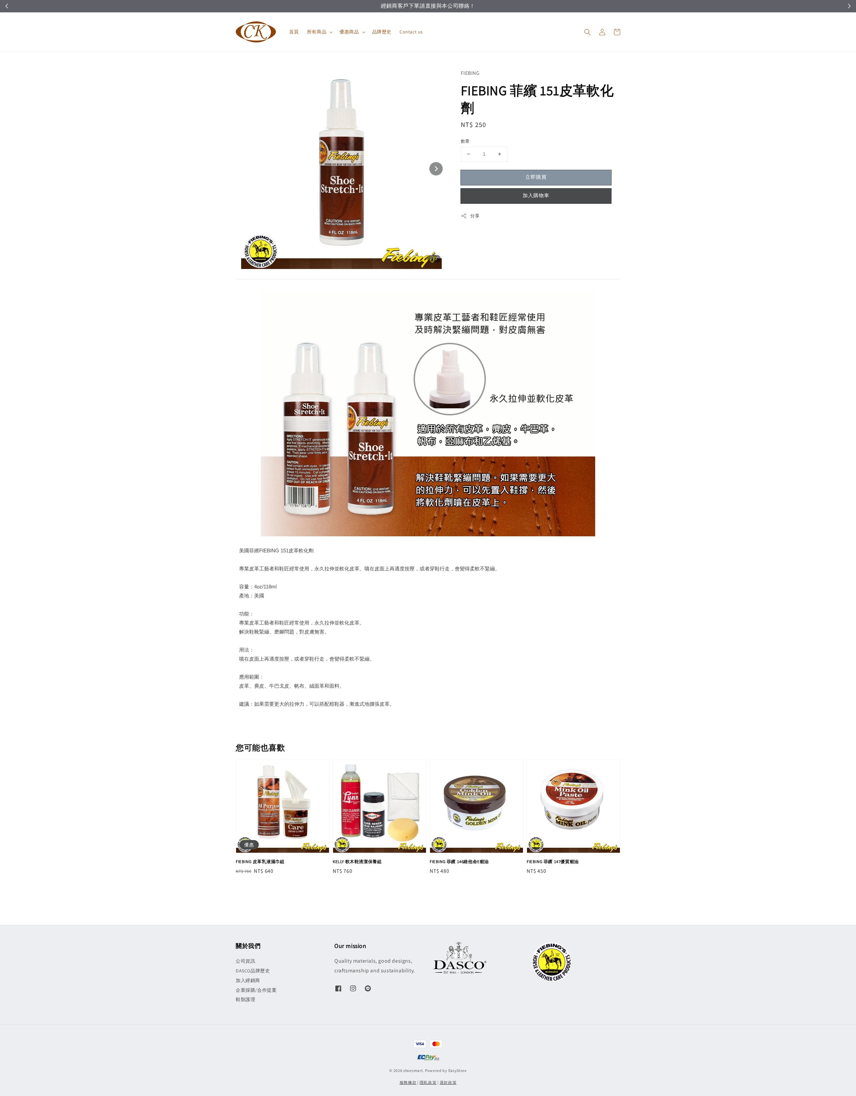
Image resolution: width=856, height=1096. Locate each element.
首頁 (294, 32)
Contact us (411, 32)
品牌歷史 (382, 32)
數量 (465, 141)
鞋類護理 (245, 999)
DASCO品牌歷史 (253, 971)
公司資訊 (245, 961)
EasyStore (457, 1070)
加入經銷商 (248, 980)
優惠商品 (349, 32)
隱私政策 (428, 1082)
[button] (587, 32)
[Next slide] (436, 168)
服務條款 (408, 1082)
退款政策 (448, 1082)
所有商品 (316, 32)
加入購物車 (536, 195)
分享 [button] (475, 216)
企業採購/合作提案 (256, 990)
